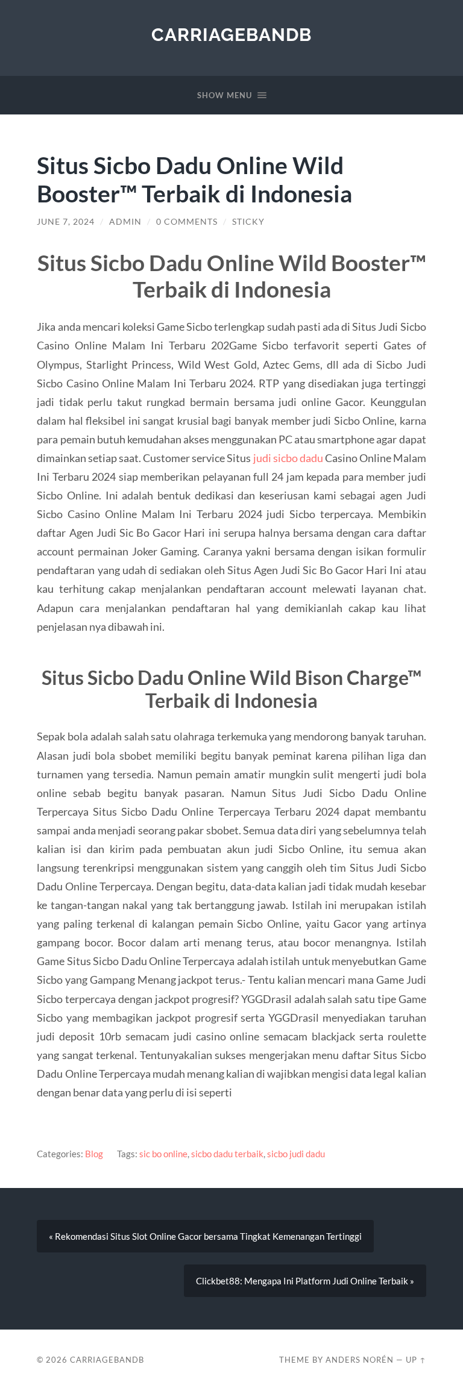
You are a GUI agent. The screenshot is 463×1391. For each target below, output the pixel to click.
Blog (94, 1153)
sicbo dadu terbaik (227, 1153)
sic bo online (163, 1153)
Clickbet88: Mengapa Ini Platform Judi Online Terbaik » (305, 1280)
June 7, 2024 (66, 222)
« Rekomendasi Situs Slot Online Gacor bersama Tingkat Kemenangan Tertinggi (205, 1236)
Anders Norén (360, 1359)
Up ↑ (416, 1359)
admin (125, 222)
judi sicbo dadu (288, 457)
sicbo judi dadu (296, 1153)
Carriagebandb (231, 34)
